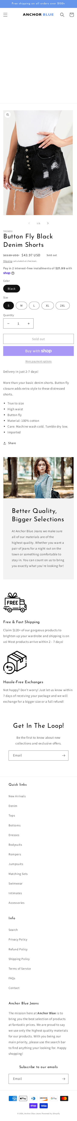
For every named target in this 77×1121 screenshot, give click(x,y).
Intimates (15, 893)
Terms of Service (20, 968)
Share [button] (12, 443)
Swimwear (16, 883)
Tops (12, 815)
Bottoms (15, 825)
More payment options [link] (38, 361)
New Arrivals (17, 796)
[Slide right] (48, 223)
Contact (14, 988)
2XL (62, 305)
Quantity (8, 315)
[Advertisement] (38, 62)
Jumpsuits (16, 864)
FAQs (12, 978)
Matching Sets (18, 874)
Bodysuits (15, 845)
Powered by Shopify (51, 1113)
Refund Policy (18, 949)
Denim (13, 806)
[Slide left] (29, 223)
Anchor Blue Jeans (32, 1113)
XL (47, 305)
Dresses (14, 835)
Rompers (15, 854)
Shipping (7, 261)
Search (13, 930)
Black (12, 289)
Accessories (17, 903)
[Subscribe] (63, 755)
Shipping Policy (19, 959)
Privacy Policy (18, 939)
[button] (5, 15)
